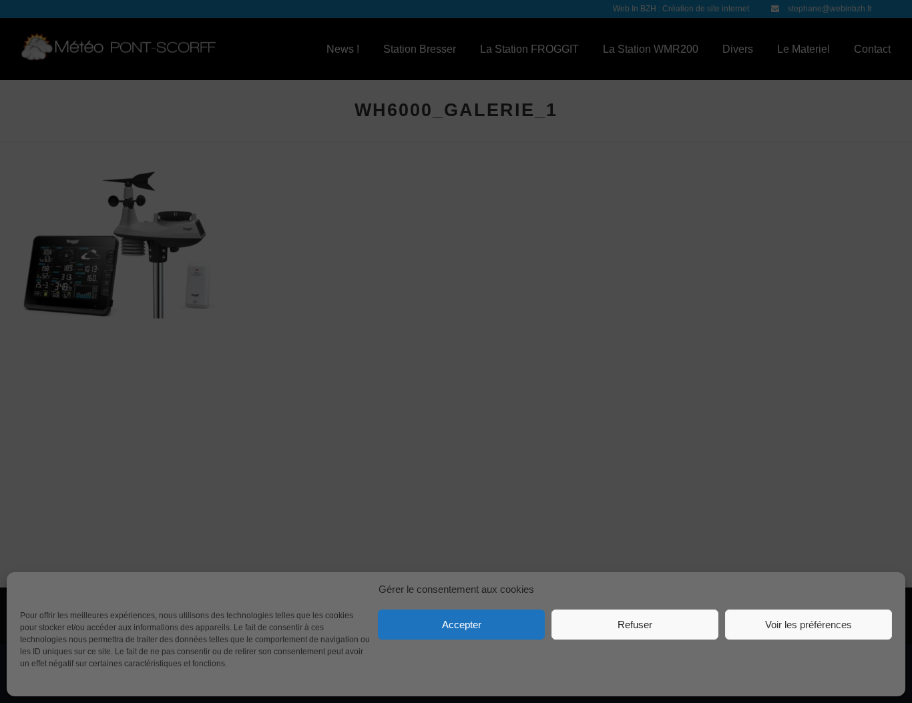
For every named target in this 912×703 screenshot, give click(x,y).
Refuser (635, 624)
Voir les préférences (808, 624)
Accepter (461, 624)
